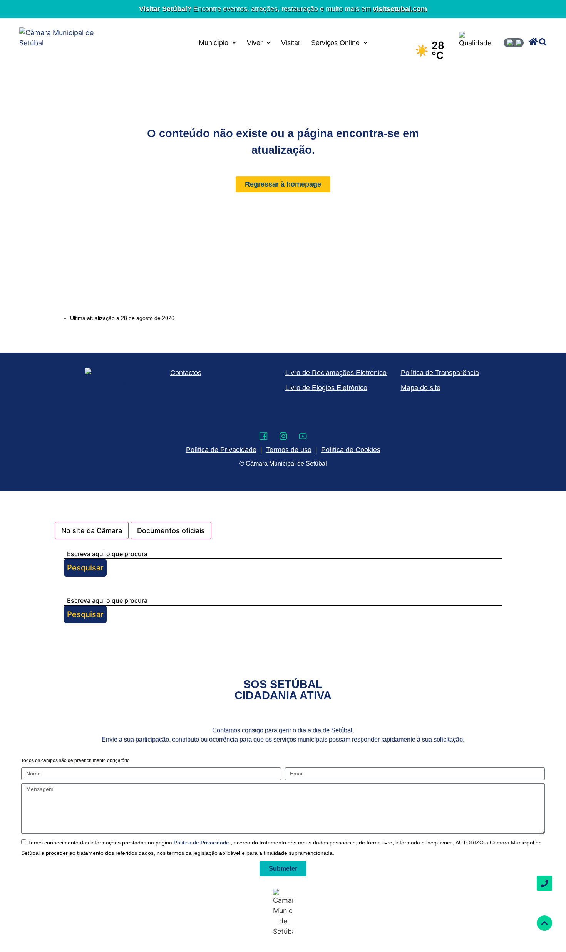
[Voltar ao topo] (544, 923)
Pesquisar (85, 567)
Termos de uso (288, 450)
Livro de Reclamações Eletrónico (336, 373)
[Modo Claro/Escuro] (514, 42)
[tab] (92, 530)
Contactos (185, 373)
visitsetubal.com (400, 9)
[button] (533, 41)
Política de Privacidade (202, 842)
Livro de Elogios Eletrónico (326, 388)
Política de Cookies (350, 450)
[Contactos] (544, 883)
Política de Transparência (440, 373)
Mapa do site (420, 388)
